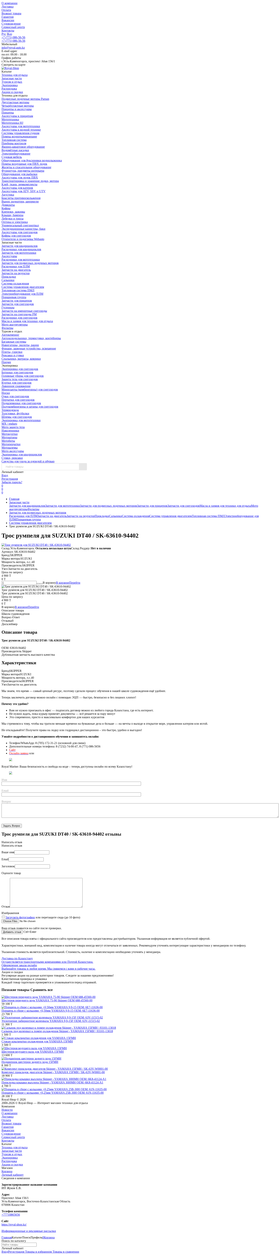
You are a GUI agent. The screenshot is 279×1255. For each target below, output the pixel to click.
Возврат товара (11, 13)
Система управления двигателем (23, 287)
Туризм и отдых (12, 1154)
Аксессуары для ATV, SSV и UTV (24, 191)
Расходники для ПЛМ (16, 266)
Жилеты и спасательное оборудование (26, 167)
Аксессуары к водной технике (21, 129)
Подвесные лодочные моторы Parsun (25, 98)
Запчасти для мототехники (19, 252)
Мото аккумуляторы (15, 324)
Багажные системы (14, 341)
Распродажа (9, 1161)
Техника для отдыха (15, 1147)
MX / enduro (9, 423)
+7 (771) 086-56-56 (13, 37)
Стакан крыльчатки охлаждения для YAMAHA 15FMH (37, 1041)
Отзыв (6, 906)
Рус (4, 34)
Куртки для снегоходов (17, 382)
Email (5, 790)
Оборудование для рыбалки (19, 174)
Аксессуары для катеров (17, 187)
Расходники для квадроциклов (21, 249)
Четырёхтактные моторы (18, 105)
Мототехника (10, 119)
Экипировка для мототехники (21, 420)
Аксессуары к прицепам (17, 116)
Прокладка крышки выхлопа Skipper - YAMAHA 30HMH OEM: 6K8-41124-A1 (52, 1082)
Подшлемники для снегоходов (21, 403)
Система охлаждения (15, 283)
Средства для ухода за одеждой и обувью (28, 461)
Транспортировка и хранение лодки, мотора (30, 181)
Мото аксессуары (13, 451)
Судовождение (11, 23)
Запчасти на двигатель (16, 269)
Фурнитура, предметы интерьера (23, 170)
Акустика (8, 194)
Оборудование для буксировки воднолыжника (32, 160)
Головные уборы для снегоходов (23, 375)
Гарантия (7, 16)
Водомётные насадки (15, 150)
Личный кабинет (13, 1174)
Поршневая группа (14, 297)
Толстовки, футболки (15, 413)
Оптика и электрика (15, 222)
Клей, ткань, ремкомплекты (19, 184)
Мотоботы (8, 440)
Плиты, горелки (12, 351)
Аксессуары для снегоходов (20, 232)
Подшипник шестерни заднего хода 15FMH (30, 1062)
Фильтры (7, 328)
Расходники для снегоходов (19, 317)
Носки (6, 393)
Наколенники (10, 430)
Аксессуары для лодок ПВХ (20, 177)
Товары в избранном (38, 1251)
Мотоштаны (9, 437)
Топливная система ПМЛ (18, 290)
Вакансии (8, 20)
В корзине (68, 582)
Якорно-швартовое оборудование (23, 146)
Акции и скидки (12, 1164)
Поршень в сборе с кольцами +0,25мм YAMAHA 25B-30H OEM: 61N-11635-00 (53, 1092)
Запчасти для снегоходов (18, 304)
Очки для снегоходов (15, 396)
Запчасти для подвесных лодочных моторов (30, 263)
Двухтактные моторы (15, 102)
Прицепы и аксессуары (17, 109)
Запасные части (19, 502)
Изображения (10, 913)
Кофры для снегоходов (16, 235)
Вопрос (6, 801)
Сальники (8, 280)
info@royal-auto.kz (13, 47)
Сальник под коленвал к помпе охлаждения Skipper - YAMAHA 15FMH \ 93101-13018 (57, 1031)
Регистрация (10, 478)
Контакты (8, 30)
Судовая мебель (12, 157)
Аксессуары (9, 256)
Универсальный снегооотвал (20, 225)
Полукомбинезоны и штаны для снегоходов (30, 406)
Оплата (6, 10)
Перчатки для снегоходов (18, 399)
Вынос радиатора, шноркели (20, 201)
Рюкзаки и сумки (13, 355)
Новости (7, 1109)
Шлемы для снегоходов (17, 416)
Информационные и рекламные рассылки (29, 1231)
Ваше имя (8, 852)
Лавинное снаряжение (16, 386)
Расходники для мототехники (21, 259)
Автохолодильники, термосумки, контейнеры (31, 338)
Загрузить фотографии (20, 917)
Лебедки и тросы (13, 218)
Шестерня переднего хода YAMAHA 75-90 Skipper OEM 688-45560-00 (47, 1000)
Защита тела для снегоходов (20, 379)
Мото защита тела (13, 427)
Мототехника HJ (12, 122)
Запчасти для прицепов (17, 300)
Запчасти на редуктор (16, 273)
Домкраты (8, 204)
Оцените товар (11, 873)
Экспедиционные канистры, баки (23, 228)
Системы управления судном (20, 133)
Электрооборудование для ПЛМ (22, 293)
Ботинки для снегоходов (17, 372)
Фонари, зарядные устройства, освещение (29, 348)
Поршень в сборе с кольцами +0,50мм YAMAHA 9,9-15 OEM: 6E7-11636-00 (51, 1010)
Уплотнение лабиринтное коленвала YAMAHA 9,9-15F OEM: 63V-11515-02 (51, 1021)
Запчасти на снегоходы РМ (19, 314)
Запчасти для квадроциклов (20, 246)
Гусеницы (8, 307)
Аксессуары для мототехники (21, 126)
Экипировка (10, 1157)
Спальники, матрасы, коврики (21, 358)
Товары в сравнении (65, 1251)
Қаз (9, 34)
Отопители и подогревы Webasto (23, 239)
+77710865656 (11, 1214)
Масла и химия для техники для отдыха (27, 321)
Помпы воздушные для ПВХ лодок (24, 163)
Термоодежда (10, 410)
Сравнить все (41, 990)
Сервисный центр (13, 27)
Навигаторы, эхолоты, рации (20, 345)
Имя (4, 779)
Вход (5, 475)
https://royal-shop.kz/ (14, 1224)
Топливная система (14, 140)
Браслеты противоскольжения (21, 198)
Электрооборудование (16, 153)
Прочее (6, 362)
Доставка (7, 6)
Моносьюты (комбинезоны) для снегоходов (30, 389)
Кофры (6, 208)
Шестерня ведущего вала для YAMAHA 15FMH (33, 1051)
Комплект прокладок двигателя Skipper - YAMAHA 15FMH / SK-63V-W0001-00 (53, 1072)
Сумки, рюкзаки (12, 457)
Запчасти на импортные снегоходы (24, 310)
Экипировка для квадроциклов (22, 454)
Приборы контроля (14, 143)
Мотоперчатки (11, 444)
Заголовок (8, 866)
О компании (9, 3)
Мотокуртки (10, 434)
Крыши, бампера (12, 215)
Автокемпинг (10, 334)
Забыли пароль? (12, 482)
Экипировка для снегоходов (20, 369)
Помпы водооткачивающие (19, 136)
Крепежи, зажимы (13, 211)
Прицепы (8, 112)
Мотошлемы (10, 447)
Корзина (7, 1171)
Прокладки (9, 276)
